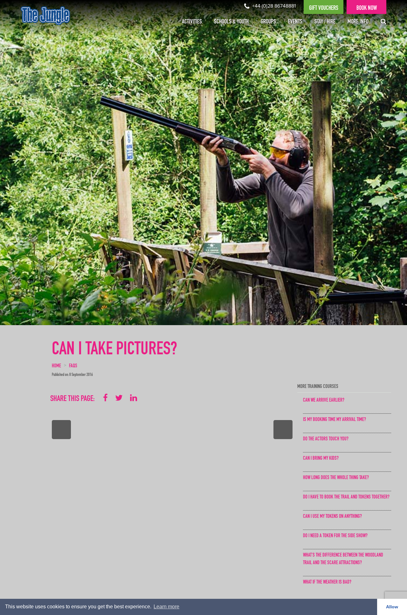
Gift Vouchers (323, 8)
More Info (358, 22)
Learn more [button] (166, 606)
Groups (268, 22)
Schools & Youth (231, 22)
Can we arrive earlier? (323, 400)
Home (56, 366)
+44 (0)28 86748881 (273, 6)
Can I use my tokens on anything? (332, 516)
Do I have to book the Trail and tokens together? (346, 497)
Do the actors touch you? (325, 439)
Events (295, 22)
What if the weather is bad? (327, 582)
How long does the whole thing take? (336, 478)
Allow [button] (392, 606)
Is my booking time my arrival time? (334, 420)
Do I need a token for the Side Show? (335, 536)
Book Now (366, 8)
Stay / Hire (324, 22)
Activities (192, 22)
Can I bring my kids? (321, 458)
